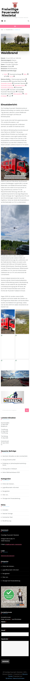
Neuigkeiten (6, 491)
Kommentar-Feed (7, 517)
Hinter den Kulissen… (8, 484)
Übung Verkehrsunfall (8, 460)
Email (3, 630)
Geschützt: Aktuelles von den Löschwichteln (14, 456)
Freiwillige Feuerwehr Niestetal (10, 12)
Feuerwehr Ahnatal (6, 83)
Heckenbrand (5, 441)
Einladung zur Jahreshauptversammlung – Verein (14, 464)
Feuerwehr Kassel (20, 85)
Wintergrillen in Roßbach (9, 469)
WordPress (9, 678)
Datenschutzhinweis (18, 678)
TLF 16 (11, 76)
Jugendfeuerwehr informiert (10, 487)
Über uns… (5, 495)
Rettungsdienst (17, 94)
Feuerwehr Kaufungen (7, 87)
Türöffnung (4, 429)
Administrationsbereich (7, 556)
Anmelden (5, 510)
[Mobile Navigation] (15, 26)
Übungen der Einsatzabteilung (11, 498)
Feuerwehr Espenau (6, 85)
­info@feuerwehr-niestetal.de (13, 544)
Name (4, 622)
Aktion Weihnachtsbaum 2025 (11, 472)
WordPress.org (6, 521)
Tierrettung (4, 436)
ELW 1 (6, 74)
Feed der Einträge (7, 513)
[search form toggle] (28, 21)
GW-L (25, 74)
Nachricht (5, 639)
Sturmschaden (5, 423)
